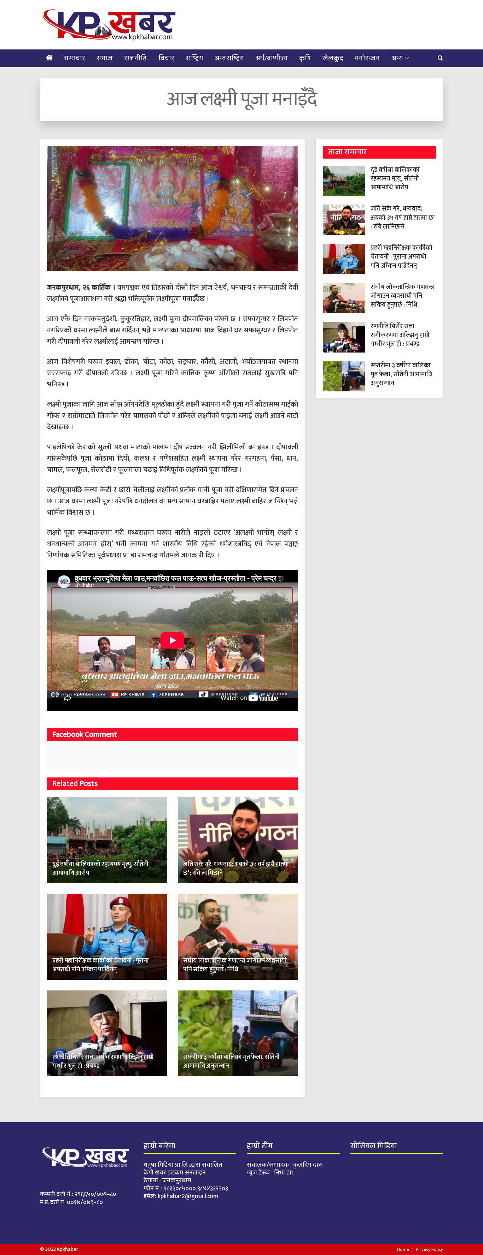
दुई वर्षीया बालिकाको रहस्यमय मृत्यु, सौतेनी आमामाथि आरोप (100, 868)
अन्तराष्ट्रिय (229, 58)
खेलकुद (332, 58)
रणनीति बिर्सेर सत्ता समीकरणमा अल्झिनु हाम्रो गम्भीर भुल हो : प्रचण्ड (103, 1061)
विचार (166, 58)
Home (403, 1249)
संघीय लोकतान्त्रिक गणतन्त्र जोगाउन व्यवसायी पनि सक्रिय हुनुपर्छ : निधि (235, 965)
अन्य (397, 58)
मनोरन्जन (367, 58)
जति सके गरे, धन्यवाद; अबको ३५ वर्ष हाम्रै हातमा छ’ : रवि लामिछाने (236, 868)
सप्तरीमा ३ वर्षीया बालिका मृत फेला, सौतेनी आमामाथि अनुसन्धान (231, 1061)
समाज (105, 58)
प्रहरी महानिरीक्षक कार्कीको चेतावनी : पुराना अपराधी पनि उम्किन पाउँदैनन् (100, 965)
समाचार (74, 58)
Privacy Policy (429, 1249)
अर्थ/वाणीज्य (271, 58)
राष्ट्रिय (194, 58)
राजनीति (135, 58)
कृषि (305, 58)
